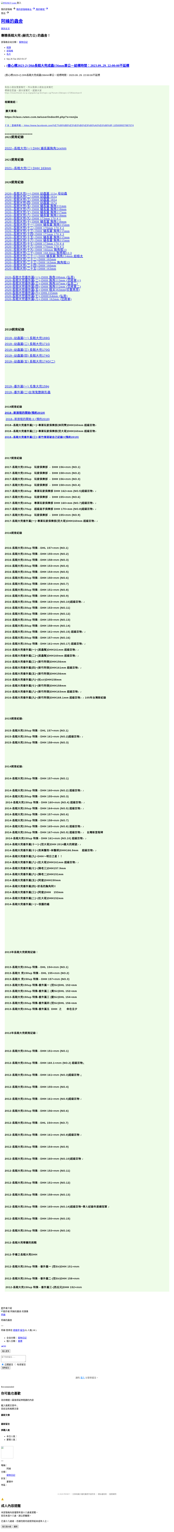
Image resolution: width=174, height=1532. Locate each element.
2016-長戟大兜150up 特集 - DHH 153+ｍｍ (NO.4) (37, 565)
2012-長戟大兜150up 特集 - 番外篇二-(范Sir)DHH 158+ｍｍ (42, 1278)
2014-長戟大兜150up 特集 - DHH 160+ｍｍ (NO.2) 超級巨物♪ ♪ (45, 790)
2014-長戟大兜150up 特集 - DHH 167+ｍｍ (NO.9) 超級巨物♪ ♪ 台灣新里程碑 (54, 832)
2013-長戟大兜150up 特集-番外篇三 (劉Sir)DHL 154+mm (41, 997)
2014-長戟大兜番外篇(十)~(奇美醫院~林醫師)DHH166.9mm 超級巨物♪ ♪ (51, 850)
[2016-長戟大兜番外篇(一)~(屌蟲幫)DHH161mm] (79, 649)
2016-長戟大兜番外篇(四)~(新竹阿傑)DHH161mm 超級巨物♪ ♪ (43, 667)
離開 (15, 1527)
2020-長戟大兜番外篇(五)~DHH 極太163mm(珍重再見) (42, 289)
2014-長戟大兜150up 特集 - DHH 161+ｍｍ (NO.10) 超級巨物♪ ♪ (46, 838)
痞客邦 (16, 1330)
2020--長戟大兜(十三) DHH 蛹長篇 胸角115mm (37, 231)
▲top (3, 1346)
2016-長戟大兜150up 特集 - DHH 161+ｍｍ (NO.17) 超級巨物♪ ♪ (46, 643)
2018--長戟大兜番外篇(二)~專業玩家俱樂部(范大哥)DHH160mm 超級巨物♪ (51, 431)
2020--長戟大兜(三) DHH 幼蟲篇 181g (31, 199)
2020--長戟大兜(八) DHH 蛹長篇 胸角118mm (35, 215)
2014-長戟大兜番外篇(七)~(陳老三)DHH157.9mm (36, 868)
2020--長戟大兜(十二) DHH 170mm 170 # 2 (34, 228)
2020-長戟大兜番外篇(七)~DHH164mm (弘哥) (36, 296)
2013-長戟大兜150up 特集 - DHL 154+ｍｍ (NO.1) (36, 967)
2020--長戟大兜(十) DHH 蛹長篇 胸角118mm (35, 221)
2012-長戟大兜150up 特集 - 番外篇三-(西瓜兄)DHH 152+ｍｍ (44, 1287)
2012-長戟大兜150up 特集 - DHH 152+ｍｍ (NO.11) (37, 1170)
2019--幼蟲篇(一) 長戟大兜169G (27, 338)
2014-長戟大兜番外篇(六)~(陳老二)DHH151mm (34, 874)
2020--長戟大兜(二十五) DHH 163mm (30, 268)
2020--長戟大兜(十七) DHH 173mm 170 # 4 (34, 243)
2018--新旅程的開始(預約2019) (25, 412)
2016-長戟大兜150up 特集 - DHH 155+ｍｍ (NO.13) (38, 619)
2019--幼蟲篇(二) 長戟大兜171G (27, 344)
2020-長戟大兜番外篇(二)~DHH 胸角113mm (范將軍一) (43, 280)
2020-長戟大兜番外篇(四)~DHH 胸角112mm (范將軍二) (43, 286)
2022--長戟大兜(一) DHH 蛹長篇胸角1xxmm (35, 148)
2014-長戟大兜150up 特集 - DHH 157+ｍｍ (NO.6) (37, 814)
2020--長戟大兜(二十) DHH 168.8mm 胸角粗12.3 (38, 253)
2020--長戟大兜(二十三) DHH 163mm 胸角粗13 (37, 262)
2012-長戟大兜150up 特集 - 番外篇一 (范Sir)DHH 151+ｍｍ (42, 1266)
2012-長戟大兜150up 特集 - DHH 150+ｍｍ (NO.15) (37, 1218)
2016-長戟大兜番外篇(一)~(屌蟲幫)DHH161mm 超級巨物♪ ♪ (42, 649)
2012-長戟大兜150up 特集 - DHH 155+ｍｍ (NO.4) (37, 1086)
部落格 (10, 51)
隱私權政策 (102, 1494)
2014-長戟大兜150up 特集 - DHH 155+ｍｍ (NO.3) (37, 796)
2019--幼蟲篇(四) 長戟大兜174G (27, 355)
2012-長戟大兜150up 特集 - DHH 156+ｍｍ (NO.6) (37, 1110)
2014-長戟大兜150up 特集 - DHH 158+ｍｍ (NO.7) (37, 820)
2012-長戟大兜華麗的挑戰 (21, 1242)
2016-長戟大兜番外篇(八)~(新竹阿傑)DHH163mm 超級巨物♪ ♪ (44, 691)
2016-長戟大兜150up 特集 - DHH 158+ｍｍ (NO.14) (38, 625)
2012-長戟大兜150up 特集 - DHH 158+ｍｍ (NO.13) (37, 1194)
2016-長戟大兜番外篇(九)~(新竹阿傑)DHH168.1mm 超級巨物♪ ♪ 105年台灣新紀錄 (55, 697)
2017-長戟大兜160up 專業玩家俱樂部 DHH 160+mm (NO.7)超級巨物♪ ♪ (51, 503)
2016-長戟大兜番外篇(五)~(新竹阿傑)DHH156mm (36, 673)
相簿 (9, 47)
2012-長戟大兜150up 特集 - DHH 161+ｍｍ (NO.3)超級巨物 (42, 1074)
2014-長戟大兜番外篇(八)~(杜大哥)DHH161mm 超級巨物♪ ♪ (42, 862)
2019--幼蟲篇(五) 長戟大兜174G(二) (30, 361)
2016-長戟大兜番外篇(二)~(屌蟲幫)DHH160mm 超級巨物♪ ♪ (42, 655)
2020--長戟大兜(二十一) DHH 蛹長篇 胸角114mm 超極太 (44, 256)
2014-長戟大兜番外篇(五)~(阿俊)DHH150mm (33, 880)
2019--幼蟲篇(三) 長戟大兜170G (27, 349)
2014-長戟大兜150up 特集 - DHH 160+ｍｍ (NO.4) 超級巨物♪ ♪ (46, 802)
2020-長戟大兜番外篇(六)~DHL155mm (31, 293)
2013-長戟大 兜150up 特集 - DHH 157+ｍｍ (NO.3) (37, 979)
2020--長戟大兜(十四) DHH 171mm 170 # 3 (34, 234)
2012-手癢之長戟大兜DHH (21, 1254)
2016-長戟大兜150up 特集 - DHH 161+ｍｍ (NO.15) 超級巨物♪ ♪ (46, 631)
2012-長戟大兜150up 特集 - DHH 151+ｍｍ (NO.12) (37, 1182)
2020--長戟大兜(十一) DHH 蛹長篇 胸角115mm (37, 224)
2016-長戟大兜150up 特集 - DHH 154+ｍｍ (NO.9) (37, 595)
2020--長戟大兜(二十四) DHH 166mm (30, 265)
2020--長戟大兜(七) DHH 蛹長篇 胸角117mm (35, 212)
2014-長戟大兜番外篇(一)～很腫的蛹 (27, 904)
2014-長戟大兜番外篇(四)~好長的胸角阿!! (30, 886)
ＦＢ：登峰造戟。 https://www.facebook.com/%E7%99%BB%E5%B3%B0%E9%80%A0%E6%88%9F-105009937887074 (69, 125)
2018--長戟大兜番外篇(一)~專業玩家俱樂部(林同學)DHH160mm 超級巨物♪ (51, 425)
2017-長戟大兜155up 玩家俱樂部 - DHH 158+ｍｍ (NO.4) (43, 485)
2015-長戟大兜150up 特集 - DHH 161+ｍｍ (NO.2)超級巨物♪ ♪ (44, 736)
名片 (9, 54)
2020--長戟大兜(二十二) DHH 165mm (30, 259)
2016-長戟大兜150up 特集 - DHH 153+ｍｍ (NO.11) (37, 607)
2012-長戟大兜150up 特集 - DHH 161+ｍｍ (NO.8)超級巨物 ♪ (43, 1134)
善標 (20, 1341)
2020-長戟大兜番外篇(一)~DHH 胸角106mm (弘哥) (40, 277)
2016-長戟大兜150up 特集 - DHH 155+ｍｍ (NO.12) (38, 613)
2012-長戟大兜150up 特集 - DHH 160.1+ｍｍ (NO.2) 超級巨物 (44, 1062)
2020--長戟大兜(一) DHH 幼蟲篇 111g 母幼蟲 (36, 193)
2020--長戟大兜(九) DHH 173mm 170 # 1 (33, 218)
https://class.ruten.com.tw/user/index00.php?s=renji (40, 117)
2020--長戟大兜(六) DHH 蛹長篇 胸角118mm (35, 209)
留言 (22, 1330)
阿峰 (3, 1315)
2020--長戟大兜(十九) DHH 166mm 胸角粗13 (36, 250)
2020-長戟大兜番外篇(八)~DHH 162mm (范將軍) (38, 299)
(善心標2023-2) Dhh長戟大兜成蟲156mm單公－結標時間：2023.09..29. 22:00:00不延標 (68, 65)
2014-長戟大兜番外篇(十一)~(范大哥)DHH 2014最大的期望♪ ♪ (43, 844)
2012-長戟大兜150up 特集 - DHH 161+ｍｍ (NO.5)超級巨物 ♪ (43, 1098)
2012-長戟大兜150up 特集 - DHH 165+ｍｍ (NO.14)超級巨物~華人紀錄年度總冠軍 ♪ (57, 1206)
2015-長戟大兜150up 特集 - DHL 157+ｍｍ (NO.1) (37, 730)
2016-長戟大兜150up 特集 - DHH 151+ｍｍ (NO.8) (37, 589)
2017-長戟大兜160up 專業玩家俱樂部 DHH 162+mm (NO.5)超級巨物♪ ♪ (51, 491)
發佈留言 (5, 1368)
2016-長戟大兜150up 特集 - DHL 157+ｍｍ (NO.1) (37, 547)
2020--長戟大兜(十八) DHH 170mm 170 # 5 (34, 246)
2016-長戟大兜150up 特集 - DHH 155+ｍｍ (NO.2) (37, 553)
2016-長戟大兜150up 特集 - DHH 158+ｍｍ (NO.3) (37, 559)
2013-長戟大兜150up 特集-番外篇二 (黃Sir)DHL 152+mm (41, 991)
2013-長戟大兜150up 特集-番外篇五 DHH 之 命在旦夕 (41, 1009)
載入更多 (5, 1351)
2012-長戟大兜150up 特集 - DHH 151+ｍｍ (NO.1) (37, 1051)
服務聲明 (112, 1494)
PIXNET (67, 1494)
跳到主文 (5, 28)
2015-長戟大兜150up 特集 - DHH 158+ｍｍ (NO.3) (37, 742)
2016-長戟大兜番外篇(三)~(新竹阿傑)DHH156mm (36, 661)
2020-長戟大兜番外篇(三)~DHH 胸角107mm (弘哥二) (41, 283)
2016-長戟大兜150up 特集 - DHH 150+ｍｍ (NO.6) (37, 577)
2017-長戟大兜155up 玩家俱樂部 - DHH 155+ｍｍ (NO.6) (43, 497)
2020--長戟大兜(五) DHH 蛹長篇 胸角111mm (35, 206)
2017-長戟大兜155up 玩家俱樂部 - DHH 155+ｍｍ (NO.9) (43, 515)
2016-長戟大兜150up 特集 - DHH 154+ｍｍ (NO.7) (37, 583)
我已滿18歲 (6, 1527)
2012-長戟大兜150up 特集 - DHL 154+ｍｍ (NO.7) (36, 1122)
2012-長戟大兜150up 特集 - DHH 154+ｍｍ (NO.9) (37, 1146)
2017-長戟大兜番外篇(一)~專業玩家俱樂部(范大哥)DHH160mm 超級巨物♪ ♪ (52, 521)
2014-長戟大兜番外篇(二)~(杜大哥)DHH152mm (34, 898)
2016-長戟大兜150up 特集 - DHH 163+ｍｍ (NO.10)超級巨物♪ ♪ (45, 601)
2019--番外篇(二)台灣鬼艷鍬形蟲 (28, 392)
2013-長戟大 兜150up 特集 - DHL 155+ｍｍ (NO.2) (37, 973)
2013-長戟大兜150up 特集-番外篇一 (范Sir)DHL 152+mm (41, 985)
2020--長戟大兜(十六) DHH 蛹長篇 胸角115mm (37, 240)
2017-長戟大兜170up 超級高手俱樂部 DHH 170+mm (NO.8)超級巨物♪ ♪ (51, 509)
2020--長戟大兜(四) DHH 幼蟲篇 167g (31, 203)
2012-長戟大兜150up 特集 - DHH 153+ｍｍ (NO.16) (37, 1230)
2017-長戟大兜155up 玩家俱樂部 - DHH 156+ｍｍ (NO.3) (43, 479)
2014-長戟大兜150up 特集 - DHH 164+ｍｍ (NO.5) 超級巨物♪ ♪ (44, 808)
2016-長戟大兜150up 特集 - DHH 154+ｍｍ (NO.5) (37, 571)
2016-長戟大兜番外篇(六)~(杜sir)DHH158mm (33, 679)
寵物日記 (23, 42)
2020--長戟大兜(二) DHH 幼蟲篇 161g (31, 196)
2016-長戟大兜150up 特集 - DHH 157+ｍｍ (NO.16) (37, 637)
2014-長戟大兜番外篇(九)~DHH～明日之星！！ (34, 856)
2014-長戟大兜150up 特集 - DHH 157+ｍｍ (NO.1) (37, 778)
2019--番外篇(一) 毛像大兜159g (27, 386)
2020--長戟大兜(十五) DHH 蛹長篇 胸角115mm (37, 237)
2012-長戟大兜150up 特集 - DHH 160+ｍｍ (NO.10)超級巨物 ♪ (44, 1158)
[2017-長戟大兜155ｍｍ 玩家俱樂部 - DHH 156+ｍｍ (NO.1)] (81, 467)
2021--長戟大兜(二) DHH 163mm (28, 168)
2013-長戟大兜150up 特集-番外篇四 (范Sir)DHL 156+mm (41, 1003)
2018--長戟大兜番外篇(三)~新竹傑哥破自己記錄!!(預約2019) (42, 437)
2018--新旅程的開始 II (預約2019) (28, 419)
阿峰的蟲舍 (12, 21)
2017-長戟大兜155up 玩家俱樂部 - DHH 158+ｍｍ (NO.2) (43, 473)
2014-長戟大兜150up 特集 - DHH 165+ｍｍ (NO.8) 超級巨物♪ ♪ (45, 826)
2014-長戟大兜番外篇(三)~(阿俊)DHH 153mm (34, 892)
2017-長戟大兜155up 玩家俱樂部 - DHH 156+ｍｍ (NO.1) (43, 467)
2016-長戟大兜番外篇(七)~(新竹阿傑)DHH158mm (36, 685)
